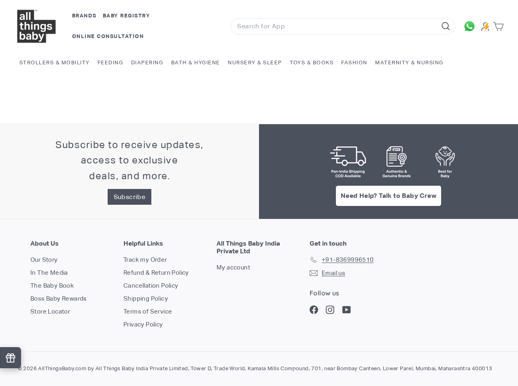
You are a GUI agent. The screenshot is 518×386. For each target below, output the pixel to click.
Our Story (44, 259)
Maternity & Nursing (409, 62)
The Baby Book (52, 285)
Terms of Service (147, 311)
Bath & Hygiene (195, 62)
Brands (84, 16)
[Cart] (500, 26)
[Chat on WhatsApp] (470, 26)
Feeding (110, 62)
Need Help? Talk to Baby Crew (388, 195)
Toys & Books (311, 62)
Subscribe (130, 197)
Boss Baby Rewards (58, 298)
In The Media (49, 272)
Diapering (147, 62)
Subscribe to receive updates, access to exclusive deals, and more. (129, 160)
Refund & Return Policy (156, 272)
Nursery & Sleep (255, 62)
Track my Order (145, 259)
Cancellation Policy (150, 285)
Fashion (354, 62)
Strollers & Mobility (54, 62)
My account (233, 267)
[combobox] (343, 26)
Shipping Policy (145, 298)
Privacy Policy (143, 324)
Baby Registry (127, 16)
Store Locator (50, 311)
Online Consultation (108, 36)
